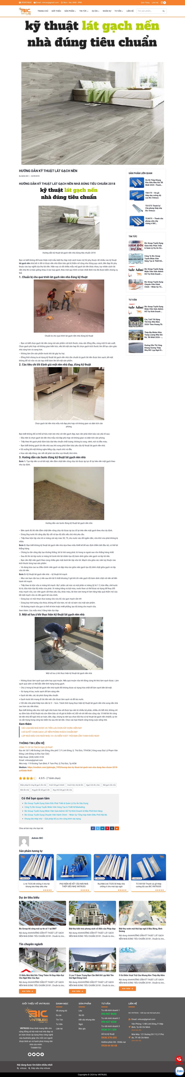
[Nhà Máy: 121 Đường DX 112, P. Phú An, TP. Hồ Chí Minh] (129, 1037)
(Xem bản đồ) (136, 1030)
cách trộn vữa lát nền (75, 785)
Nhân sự (107, 11)
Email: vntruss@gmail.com (143, 1019)
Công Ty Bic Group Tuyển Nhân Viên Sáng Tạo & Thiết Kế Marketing (55, 807)
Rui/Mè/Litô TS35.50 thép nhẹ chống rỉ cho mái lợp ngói (111, 885)
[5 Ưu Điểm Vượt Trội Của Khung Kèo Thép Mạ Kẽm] (142, 960)
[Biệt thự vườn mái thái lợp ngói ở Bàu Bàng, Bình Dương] (142, 913)
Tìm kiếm (164, 12)
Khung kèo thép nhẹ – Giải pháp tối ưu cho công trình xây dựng (53, 819)
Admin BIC (25, 176)
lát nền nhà (24, 790)
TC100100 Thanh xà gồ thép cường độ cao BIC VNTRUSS (148, 885)
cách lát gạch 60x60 (56, 785)
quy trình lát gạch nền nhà (62, 790)
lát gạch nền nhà (109, 785)
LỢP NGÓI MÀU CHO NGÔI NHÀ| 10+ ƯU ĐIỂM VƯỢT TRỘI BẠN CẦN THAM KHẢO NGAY (60, 736)
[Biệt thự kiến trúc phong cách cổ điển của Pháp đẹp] (92, 913)
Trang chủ (43, 11)
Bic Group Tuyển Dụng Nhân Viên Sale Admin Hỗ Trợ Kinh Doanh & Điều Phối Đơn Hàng (63, 811)
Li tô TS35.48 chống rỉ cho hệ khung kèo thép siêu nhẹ (36, 885)
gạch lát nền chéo (93, 785)
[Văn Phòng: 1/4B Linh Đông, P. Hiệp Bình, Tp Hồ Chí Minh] (129, 1027)
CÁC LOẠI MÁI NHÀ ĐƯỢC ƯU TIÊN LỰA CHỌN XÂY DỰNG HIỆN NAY (52, 728)
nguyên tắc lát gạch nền (41, 790)
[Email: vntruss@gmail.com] (129, 1019)
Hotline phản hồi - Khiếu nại (113, 1042)
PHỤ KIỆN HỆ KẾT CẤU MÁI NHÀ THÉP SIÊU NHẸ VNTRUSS (74, 885)
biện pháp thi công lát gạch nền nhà (33, 785)
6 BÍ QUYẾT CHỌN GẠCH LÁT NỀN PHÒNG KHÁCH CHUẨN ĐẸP (50, 732)
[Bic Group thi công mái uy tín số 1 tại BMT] (42, 913)
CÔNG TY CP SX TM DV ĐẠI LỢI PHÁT (36, 747)
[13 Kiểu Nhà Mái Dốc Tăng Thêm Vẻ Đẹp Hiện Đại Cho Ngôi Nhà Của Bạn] (42, 960)
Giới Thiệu (145, 3)
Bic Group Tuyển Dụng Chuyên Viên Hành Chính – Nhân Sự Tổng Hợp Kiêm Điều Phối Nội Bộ (66, 815)
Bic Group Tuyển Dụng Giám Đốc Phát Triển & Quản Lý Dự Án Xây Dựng (56, 803)
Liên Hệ (155, 3)
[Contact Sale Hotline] (179, 1059)
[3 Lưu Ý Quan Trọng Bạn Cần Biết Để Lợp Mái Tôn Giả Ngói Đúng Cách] (92, 960)
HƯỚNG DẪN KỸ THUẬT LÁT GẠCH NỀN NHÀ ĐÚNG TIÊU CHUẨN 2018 (67, 184)
